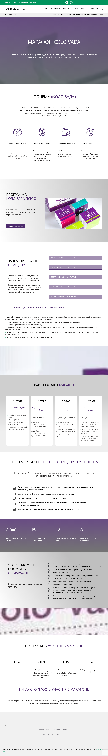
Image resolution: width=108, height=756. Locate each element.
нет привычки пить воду (61, 287)
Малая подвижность (59, 257)
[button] (75, 258)
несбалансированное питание (63, 277)
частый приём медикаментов (63, 296)
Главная (45, 8)
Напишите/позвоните (16, 670)
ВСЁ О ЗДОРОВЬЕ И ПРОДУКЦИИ (60, 8)
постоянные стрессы (59, 267)
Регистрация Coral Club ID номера (49, 734)
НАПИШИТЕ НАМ (93, 8)
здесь (35, 2)
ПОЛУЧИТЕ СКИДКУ (79, 8)
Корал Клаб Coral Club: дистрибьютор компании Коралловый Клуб (71, 14)
